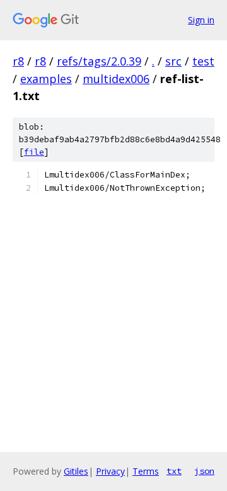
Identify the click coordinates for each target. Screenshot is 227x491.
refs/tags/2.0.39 (99, 61)
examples (46, 78)
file (34, 152)
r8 (18, 61)
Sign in (201, 20)
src (173, 61)
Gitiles (76, 471)
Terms (145, 471)
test (203, 61)
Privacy (110, 471)
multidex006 (116, 78)
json (204, 471)
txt (174, 471)
